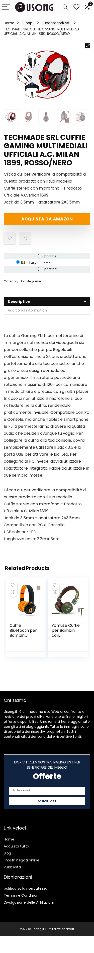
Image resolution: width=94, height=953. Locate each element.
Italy (33, 262)
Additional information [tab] (27, 310)
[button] (87, 45)
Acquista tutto (16, 846)
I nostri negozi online (21, 860)
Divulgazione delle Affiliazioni (29, 902)
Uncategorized (56, 22)
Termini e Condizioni (21, 895)
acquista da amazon (47, 219)
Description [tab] (19, 301)
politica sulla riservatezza (25, 888)
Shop (28, 22)
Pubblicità (12, 867)
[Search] (65, 7)
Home (9, 22)
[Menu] (6, 7)
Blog (7, 853)
